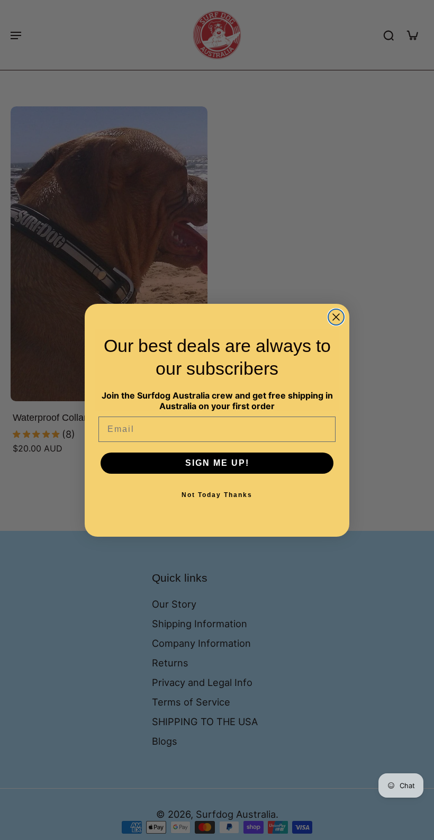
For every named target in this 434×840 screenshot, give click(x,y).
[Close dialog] (336, 317)
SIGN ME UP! (217, 462)
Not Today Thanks (217, 495)
